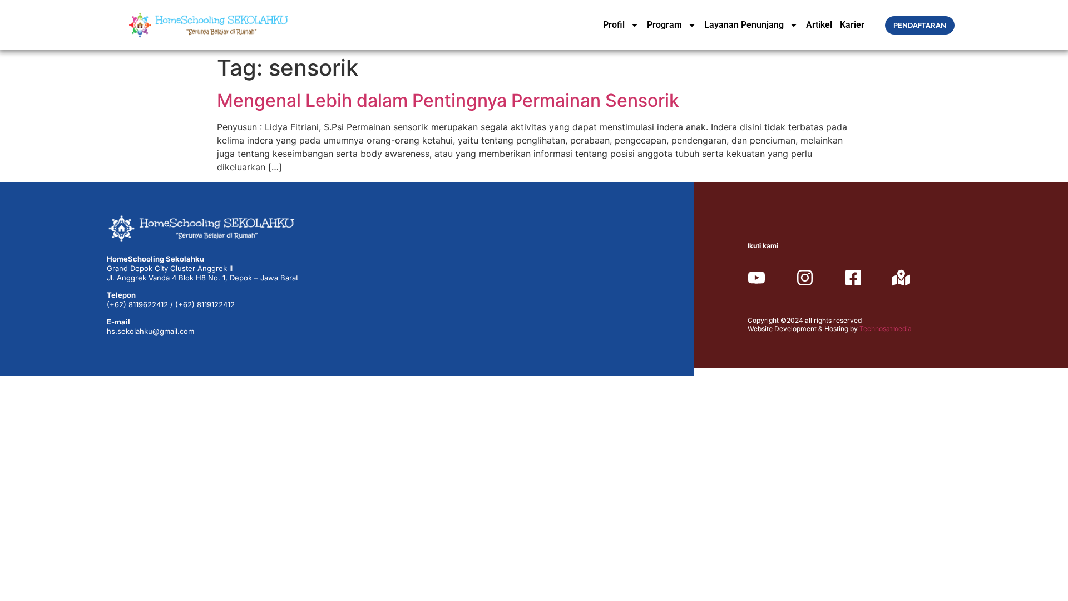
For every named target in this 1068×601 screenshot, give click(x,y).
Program (664, 24)
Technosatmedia (885, 328)
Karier (852, 24)
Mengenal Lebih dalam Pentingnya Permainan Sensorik (448, 100)
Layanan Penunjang (744, 24)
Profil (614, 24)
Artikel (819, 24)
